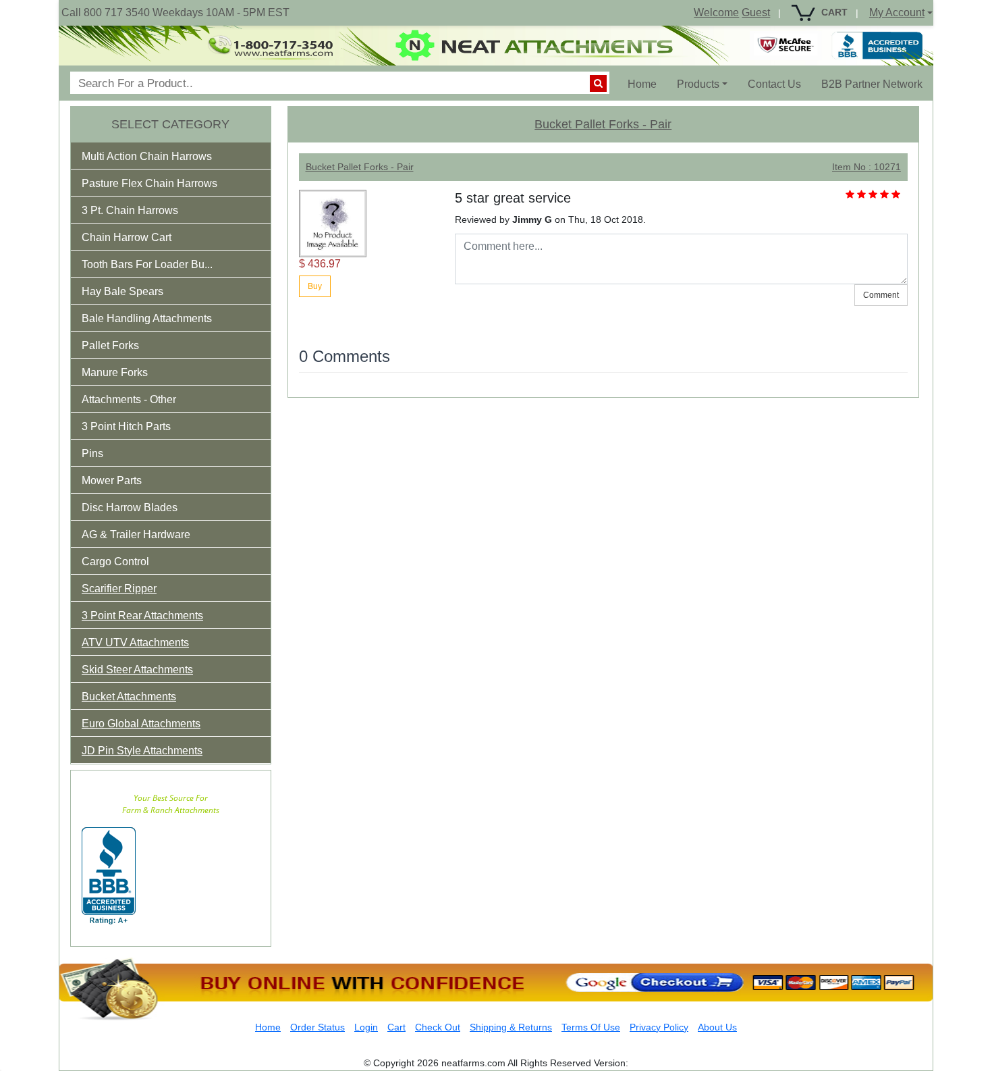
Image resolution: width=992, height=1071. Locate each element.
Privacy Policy (659, 1027)
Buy (315, 286)
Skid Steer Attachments (137, 669)
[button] (156, 159)
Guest (756, 12)
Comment (881, 295)
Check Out (437, 1027)
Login (366, 1027)
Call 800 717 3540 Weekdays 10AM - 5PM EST (175, 12)
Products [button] (698, 84)
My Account (897, 12)
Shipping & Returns (511, 1027)
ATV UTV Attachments (135, 642)
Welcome (716, 12)
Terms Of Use (590, 1027)
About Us (717, 1027)
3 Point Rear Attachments (142, 615)
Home (647, 84)
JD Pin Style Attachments (142, 750)
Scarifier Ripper (119, 588)
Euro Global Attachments (141, 723)
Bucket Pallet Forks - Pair (602, 124)
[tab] (171, 155)
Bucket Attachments (129, 696)
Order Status (317, 1027)
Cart (396, 1027)
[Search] (598, 83)
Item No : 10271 (866, 166)
